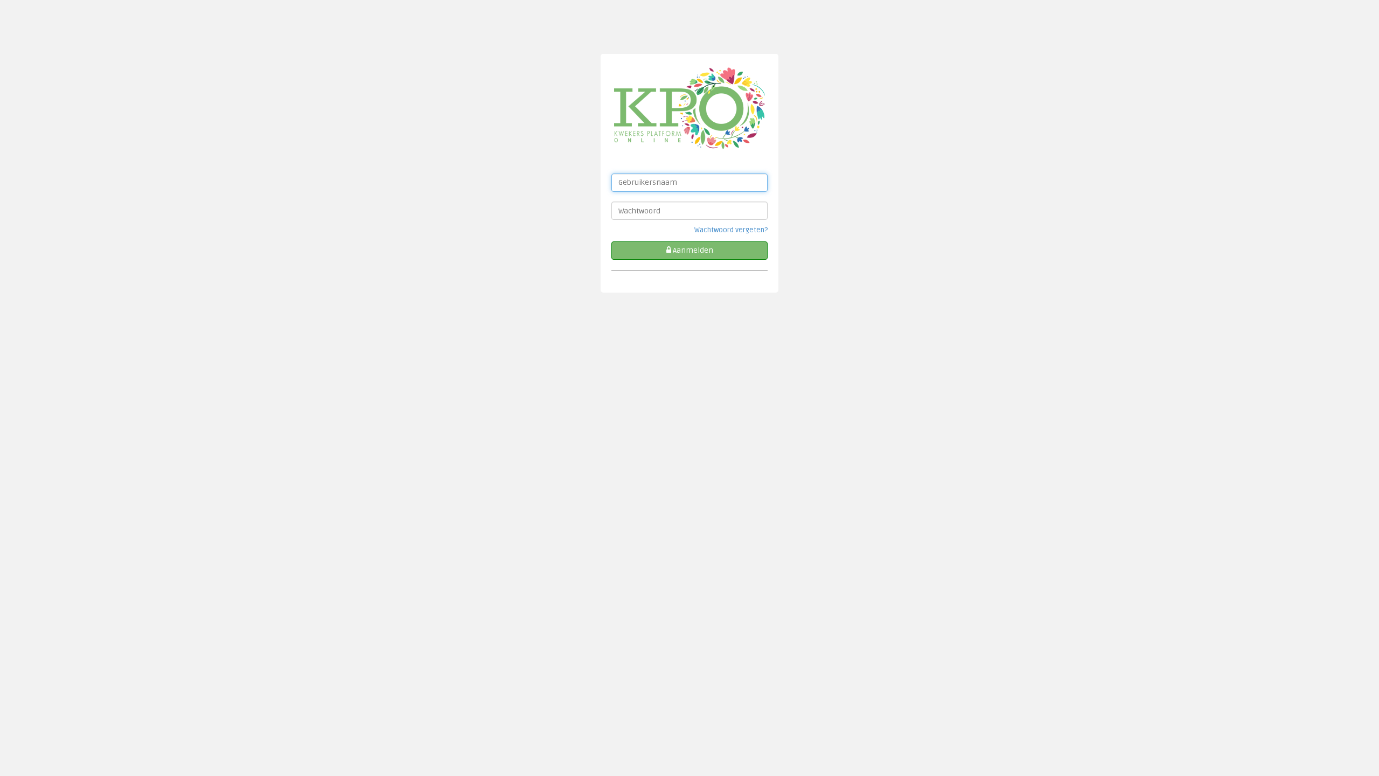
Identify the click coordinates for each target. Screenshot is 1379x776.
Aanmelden (692, 250)
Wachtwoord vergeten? (731, 230)
